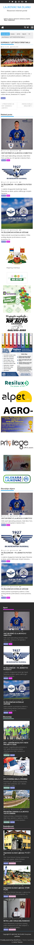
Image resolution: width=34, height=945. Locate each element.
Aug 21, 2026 (5, 230)
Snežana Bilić (15, 47)
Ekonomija (6, 755)
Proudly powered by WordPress (10, 940)
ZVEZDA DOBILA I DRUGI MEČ (27, 105)
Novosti (3, 98)
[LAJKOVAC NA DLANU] (2, 27)
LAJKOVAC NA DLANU (17, 7)
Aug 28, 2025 (8, 776)
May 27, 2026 (8, 885)
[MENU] (32, 27)
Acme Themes (18, 942)
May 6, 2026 (8, 918)
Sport (8, 160)
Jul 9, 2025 (7, 809)
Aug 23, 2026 (5, 150)
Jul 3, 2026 (7, 850)
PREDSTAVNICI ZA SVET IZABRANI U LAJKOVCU (7, 106)
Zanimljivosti (12, 863)
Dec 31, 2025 (8, 740)
